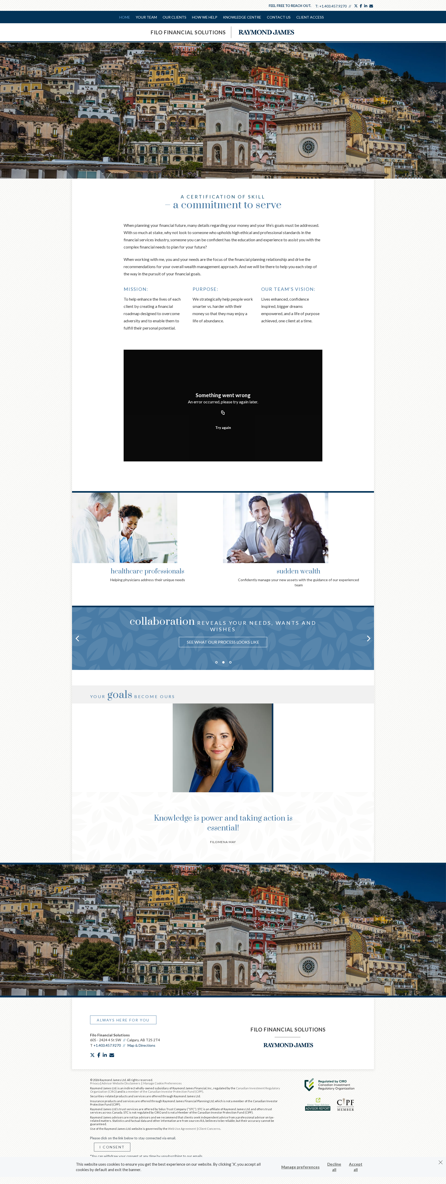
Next (368, 525)
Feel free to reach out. (290, 6)
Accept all (355, 1167)
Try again (223, 427)
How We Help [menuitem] (204, 17)
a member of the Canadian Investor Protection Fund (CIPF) (164, 1091)
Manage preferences (300, 1167)
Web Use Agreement (182, 1128)
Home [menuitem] (124, 17)
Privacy (95, 1083)
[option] (223, 630)
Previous (77, 525)
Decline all (334, 1167)
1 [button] (216, 662)
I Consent (112, 1147)
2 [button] (223, 662)
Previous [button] (77, 638)
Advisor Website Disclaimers (121, 1083)
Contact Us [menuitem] (279, 17)
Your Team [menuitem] (146, 17)
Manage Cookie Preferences (162, 1083)
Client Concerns (209, 1128)
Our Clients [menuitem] (174, 17)
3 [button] (230, 662)
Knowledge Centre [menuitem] (242, 17)
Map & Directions (141, 1045)
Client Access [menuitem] (310, 17)
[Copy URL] (223, 413)
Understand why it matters (223, 636)
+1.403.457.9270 (333, 6)
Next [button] (369, 638)
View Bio (222, 770)
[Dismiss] (440, 1162)
